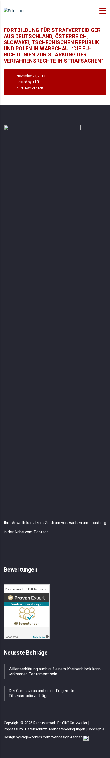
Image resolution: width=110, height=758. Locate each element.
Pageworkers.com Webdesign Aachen (51, 737)
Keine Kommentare (30, 88)
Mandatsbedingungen (67, 729)
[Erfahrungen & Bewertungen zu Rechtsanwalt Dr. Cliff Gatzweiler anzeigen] (27, 611)
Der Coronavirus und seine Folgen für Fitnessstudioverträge (41, 693)
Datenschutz (36, 729)
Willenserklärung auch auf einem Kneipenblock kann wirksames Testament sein (55, 672)
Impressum (13, 729)
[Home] (15, 10)
